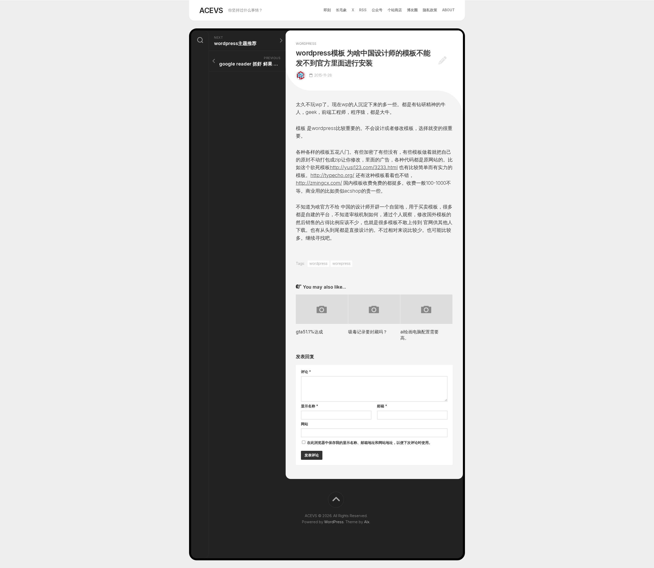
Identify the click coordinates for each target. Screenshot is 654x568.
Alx (366, 521)
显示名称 (309, 406)
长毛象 (341, 10)
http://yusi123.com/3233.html (364, 167)
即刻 (327, 10)
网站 (304, 424)
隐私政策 (430, 10)
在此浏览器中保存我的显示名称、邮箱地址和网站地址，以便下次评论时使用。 (369, 442)
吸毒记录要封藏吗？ (367, 331)
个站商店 (395, 10)
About (448, 10)
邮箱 (382, 406)
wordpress (306, 43)
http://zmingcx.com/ (319, 183)
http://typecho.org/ (332, 175)
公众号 (377, 10)
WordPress (334, 521)
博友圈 (412, 10)
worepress (341, 263)
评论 (306, 371)
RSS (363, 10)
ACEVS (211, 10)
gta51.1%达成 (309, 331)
